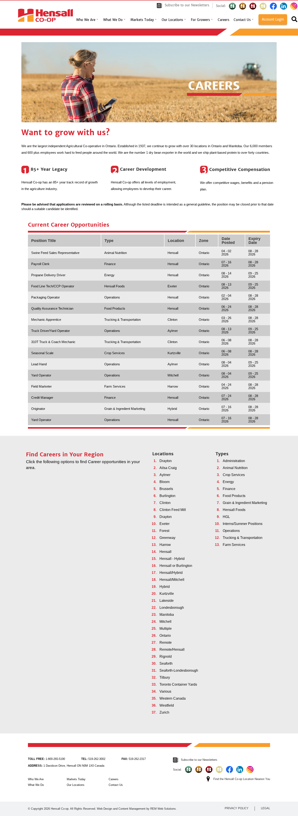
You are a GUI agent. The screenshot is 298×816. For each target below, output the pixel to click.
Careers (223, 20)
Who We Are (85, 20)
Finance (229, 489)
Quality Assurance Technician (52, 308)
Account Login (273, 19)
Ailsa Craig (168, 468)
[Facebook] (273, 6)
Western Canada (172, 698)
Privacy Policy (236, 808)
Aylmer (164, 475)
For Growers (200, 20)
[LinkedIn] (283, 6)
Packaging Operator (45, 297)
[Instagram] (293, 6)
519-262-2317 (134, 759)
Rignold (165, 656)
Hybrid (164, 586)
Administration (234, 461)
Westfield (166, 705)
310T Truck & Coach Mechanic (53, 342)
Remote (165, 642)
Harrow (165, 545)
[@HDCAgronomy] (232, 6)
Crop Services (234, 475)
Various (165, 691)
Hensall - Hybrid (172, 559)
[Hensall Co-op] (45, 14)
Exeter (164, 524)
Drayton (165, 461)
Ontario (165, 635)
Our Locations (172, 20)
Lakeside (166, 600)
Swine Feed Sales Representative (55, 253)
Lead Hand (39, 364)
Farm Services (234, 545)
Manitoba (166, 614)
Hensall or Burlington (175, 566)
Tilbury (164, 677)
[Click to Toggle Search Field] (294, 20)
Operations (231, 531)
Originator (38, 409)
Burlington (167, 496)
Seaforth (166, 663)
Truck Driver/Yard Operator (50, 331)
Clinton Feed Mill (172, 510)
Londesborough (171, 607)
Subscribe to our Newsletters (187, 5)
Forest (164, 531)
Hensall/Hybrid (171, 572)
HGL (226, 517)
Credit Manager (42, 397)
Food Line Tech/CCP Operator (52, 286)
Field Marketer (41, 386)
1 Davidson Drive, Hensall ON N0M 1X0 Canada (66, 765)
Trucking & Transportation (242, 538)
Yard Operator (41, 375)
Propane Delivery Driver (48, 275)
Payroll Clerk (40, 264)
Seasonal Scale (42, 353)
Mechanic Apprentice (46, 319)
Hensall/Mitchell (171, 579)
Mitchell (165, 621)
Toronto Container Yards (178, 684)
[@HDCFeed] (242, 6)
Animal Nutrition (235, 468)
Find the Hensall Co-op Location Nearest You (241, 779)
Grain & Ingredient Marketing (245, 503)
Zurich (164, 712)
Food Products (234, 496)
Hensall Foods (234, 510)
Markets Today (142, 20)
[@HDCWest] (263, 6)
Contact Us (242, 20)
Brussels (166, 489)
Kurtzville (166, 593)
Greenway (167, 538)
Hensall (165, 552)
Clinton (165, 503)
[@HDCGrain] (252, 6)
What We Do (113, 20)
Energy (228, 482)
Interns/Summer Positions (242, 524)
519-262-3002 (93, 759)
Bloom (164, 482)
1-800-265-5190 (46, 759)
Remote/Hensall (172, 649)
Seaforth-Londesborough (178, 670)
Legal (265, 808)
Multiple (165, 628)
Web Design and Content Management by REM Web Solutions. (137, 808)
